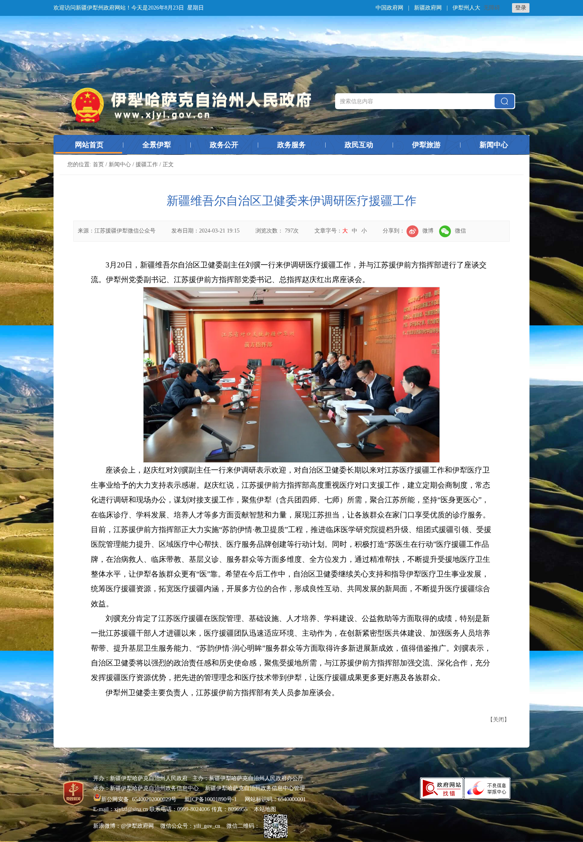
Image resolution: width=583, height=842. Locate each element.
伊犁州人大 (466, 8)
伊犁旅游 (426, 145)
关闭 (498, 720)
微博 (427, 231)
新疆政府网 (428, 8)
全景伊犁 (156, 145)
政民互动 (359, 145)
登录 (520, 8)
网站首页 (89, 145)
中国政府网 (389, 8)
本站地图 (265, 809)
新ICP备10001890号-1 (210, 799)
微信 (460, 231)
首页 (98, 164)
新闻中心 (493, 145)
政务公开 (224, 145)
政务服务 (291, 145)
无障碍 (491, 8)
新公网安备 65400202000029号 (139, 799)
